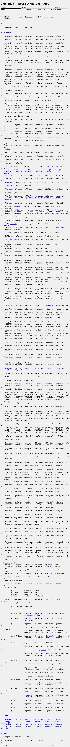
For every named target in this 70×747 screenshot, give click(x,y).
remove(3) (56, 175)
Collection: (56, 7)
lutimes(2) (29, 172)
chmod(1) (29, 368)
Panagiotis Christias (60, 745)
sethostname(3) (30, 620)
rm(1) (57, 305)
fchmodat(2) (34, 198)
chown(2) (13, 224)
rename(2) (5, 173)
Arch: (47, 7)
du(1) (43, 368)
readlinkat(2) (53, 172)
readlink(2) (40, 172)
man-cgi (51, 745)
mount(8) (51, 232)
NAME (2, 24)
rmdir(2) (64, 179)
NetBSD (29, 745)
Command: (4, 7)
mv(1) (48, 305)
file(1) (12, 342)
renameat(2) (10, 175)
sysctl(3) (43, 650)
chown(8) (26, 370)
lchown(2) (9, 172)
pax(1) (64, 368)
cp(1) (36, 368)
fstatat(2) (57, 198)
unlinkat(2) (22, 175)
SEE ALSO (4, 716)
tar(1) (14, 370)
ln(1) (57, 719)
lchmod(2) (58, 170)
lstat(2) (19, 172)
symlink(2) (19, 726)
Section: (24, 7)
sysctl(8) (47, 566)
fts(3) (39, 726)
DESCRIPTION (6, 32)
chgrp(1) (20, 368)
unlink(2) (38, 175)
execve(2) (9, 257)
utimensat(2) (10, 199)
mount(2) (49, 725)
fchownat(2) (46, 198)
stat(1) (23, 342)
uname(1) (36, 721)
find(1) (50, 368)
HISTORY (4, 733)
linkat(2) (13, 189)
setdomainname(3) (31, 615)
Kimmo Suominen (38, 745)
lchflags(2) (47, 170)
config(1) (53, 636)
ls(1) (11, 321)
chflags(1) (9, 368)
